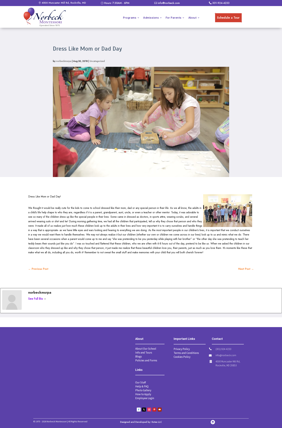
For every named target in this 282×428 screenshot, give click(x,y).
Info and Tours (143, 352)
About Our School (145, 348)
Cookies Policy (182, 357)
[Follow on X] (144, 410)
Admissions (151, 17)
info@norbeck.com (226, 355)
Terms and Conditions (186, 353)
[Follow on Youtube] (160, 410)
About (192, 17)
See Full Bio (35, 299)
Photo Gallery (143, 390)
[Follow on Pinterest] (154, 410)
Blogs (138, 356)
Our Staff (140, 382)
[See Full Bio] (45, 299)
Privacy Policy (182, 349)
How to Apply (143, 394)
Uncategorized (97, 61)
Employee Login (144, 398)
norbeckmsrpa (63, 61)
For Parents (173, 17)
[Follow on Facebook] (139, 410)
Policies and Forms (146, 360)
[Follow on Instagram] (149, 410)
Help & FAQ (142, 386)
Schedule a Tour (228, 18)
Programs (129, 17)
